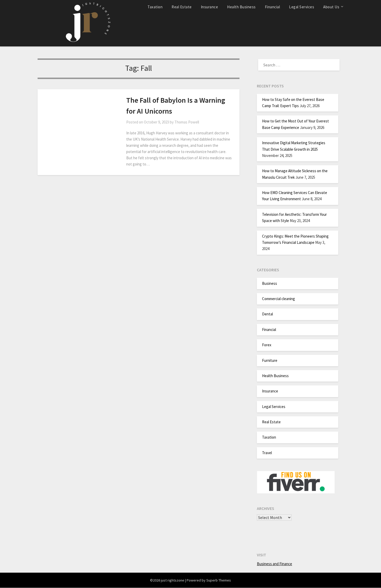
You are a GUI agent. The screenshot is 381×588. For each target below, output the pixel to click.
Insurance (209, 6)
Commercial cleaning (278, 298)
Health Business (241, 6)
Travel (267, 452)
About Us (331, 6)
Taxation (155, 6)
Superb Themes (218, 580)
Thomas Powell (186, 122)
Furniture (269, 360)
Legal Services (301, 6)
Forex (266, 344)
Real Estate (182, 6)
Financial (272, 6)
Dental (267, 314)
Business (269, 283)
